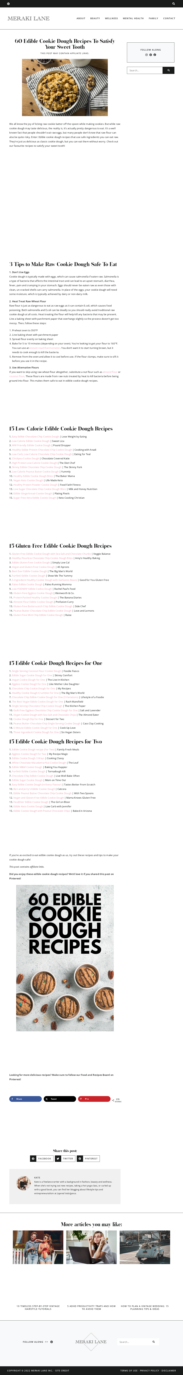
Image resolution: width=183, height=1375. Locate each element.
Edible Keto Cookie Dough (28, 806)
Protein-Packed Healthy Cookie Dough (35, 597)
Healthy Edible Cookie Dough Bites (33, 476)
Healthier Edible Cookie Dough (30, 802)
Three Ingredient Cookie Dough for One (36, 732)
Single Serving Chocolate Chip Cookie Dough (37, 706)
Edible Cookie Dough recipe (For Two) (33, 749)
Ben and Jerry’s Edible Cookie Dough (34, 789)
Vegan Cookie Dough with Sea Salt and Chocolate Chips (44, 714)
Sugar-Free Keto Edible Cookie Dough (34, 497)
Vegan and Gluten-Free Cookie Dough (33, 567)
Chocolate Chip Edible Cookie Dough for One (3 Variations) (45, 697)
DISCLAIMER (169, 1370)
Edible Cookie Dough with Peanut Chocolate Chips (41, 810)
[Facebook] (155, 54)
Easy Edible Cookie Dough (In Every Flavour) (37, 784)
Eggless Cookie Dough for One (29, 684)
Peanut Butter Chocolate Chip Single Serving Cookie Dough (46, 723)
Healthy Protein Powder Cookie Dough (35, 484)
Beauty (95, 18)
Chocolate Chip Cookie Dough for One (33, 688)
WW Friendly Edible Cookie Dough (31, 445)
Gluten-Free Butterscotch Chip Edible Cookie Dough (42, 606)
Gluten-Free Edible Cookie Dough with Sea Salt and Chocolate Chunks (51, 553)
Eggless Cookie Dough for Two (29, 754)
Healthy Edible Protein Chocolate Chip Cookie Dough (42, 449)
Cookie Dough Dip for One (28, 719)
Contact (169, 18)
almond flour (110, 372)
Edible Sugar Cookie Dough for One (32, 675)
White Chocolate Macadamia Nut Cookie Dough (39, 762)
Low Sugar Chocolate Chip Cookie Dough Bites (39, 489)
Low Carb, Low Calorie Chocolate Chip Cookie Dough (42, 454)
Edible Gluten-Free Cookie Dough (31, 562)
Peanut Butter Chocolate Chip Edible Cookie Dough (42, 610)
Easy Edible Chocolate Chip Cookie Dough (35, 436)
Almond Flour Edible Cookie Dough (33, 601)
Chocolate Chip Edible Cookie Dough (32, 775)
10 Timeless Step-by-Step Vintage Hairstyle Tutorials (38, 1307)
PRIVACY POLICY (149, 1370)
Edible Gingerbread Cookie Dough (32, 493)
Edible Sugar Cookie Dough (27, 780)
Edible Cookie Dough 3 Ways (28, 758)
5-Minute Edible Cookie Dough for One (35, 727)
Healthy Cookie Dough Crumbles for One (35, 693)
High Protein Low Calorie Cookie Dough (34, 462)
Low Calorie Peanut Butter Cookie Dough (35, 471)
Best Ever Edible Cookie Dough (29, 571)
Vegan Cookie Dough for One (28, 679)
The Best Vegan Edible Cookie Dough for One (37, 701)
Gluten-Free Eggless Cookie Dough (33, 593)
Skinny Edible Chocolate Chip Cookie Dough (36, 467)
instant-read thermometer (45, 348)
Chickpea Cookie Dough (25, 458)
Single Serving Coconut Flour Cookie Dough (36, 671)
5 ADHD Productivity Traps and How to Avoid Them (91, 1307)
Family (153, 18)
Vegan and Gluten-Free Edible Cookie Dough (38, 797)
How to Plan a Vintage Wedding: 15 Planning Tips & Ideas (145, 1307)
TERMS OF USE (129, 1370)
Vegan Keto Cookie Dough (28, 480)
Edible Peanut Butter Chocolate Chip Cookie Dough (42, 793)
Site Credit (62, 1370)
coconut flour (16, 376)
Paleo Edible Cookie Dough (27, 584)
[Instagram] (146, 54)
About (81, 18)
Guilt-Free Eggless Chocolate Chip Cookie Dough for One (45, 710)
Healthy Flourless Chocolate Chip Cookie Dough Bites (42, 558)
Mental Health (133, 18)
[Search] (168, 70)
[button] (173, 4)
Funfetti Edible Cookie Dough (28, 575)
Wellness (111, 18)
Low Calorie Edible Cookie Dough (31, 441)
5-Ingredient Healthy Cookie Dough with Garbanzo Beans (44, 580)
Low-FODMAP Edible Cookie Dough (32, 588)
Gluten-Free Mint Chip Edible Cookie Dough (38, 615)
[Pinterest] (8, 3)
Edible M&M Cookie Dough (27, 767)
